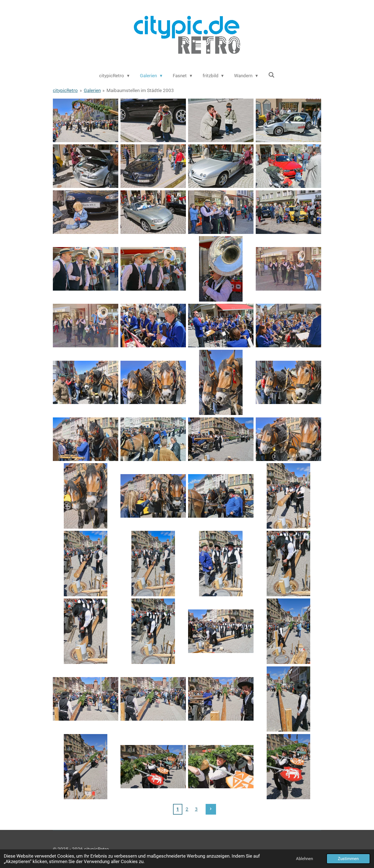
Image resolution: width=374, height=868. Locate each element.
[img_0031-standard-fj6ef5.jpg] (221, 496)
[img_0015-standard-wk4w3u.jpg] (221, 269)
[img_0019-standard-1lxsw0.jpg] (221, 325)
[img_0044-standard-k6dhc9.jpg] (221, 699)
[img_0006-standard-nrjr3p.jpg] (153, 166)
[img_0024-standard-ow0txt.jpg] (288, 382)
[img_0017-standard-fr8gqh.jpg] (85, 325)
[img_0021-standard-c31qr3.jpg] (85, 382)
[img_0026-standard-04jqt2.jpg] (153, 439)
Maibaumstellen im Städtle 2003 (140, 90)
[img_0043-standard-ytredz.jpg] (153, 699)
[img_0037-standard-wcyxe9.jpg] (85, 631)
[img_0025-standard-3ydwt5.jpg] (85, 439)
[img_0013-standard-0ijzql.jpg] (85, 269)
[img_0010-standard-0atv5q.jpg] (153, 212)
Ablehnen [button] (304, 858)
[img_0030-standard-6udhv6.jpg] (153, 496)
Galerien (92, 90)
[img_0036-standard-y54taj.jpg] (288, 563)
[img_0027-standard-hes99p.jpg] (221, 439)
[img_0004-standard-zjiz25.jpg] (288, 120)
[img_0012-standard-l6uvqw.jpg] (288, 212)
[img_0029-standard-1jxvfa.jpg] (85, 496)
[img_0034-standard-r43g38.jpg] (153, 563)
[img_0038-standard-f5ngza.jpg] (153, 631)
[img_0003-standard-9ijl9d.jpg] (221, 120)
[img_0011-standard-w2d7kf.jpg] (221, 212)
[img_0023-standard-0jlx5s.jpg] (221, 382)
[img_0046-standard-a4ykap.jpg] (85, 766)
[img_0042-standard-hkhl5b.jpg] (85, 699)
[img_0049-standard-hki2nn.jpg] (288, 766)
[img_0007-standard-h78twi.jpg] (221, 166)
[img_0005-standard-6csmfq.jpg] (85, 166)
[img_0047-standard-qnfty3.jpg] (153, 766)
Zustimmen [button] (348, 858)
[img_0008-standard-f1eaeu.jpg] (288, 166)
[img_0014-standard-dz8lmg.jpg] (153, 269)
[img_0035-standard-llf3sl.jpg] (221, 563)
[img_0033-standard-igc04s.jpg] (85, 563)
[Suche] (271, 75)
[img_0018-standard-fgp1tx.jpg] (153, 325)
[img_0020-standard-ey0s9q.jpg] (288, 325)
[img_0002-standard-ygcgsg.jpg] (153, 120)
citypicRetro (65, 90)
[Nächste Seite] (211, 809)
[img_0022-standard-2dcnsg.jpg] (153, 382)
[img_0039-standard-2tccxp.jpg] (221, 631)
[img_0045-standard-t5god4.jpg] (288, 699)
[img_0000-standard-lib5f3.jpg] (85, 120)
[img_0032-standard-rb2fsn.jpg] (288, 496)
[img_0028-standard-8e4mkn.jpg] (288, 439)
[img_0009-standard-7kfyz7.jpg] (85, 212)
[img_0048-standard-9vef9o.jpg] (221, 766)
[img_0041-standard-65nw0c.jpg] (288, 631)
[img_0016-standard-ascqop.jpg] (288, 269)
